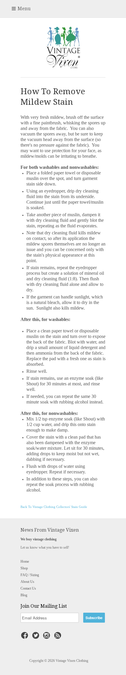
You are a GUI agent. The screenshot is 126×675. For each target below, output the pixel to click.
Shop (24, 568)
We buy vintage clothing (39, 539)
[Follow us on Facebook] (25, 637)
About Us (27, 582)
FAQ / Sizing (30, 575)
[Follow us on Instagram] (47, 637)
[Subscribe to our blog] (58, 637)
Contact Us (28, 588)
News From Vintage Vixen (50, 530)
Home (25, 561)
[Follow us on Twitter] (36, 637)
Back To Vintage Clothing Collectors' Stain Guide (54, 507)
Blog (24, 595)
